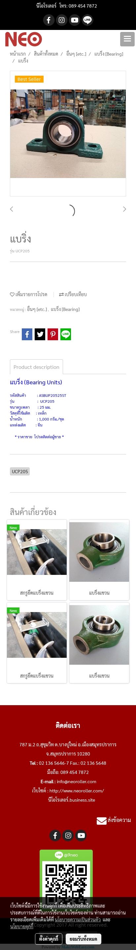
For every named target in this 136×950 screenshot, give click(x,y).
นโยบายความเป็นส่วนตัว (78, 919)
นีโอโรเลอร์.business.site (71, 800)
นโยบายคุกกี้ (21, 926)
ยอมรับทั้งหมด (83, 939)
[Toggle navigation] (127, 39)
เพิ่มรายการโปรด (31, 294)
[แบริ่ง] (68, 134)
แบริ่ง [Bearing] (65, 309)
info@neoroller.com (76, 781)
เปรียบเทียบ (75, 294)
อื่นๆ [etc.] (37, 309)
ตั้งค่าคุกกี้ (48, 939)
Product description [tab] (36, 366)
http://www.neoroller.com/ (77, 790)
